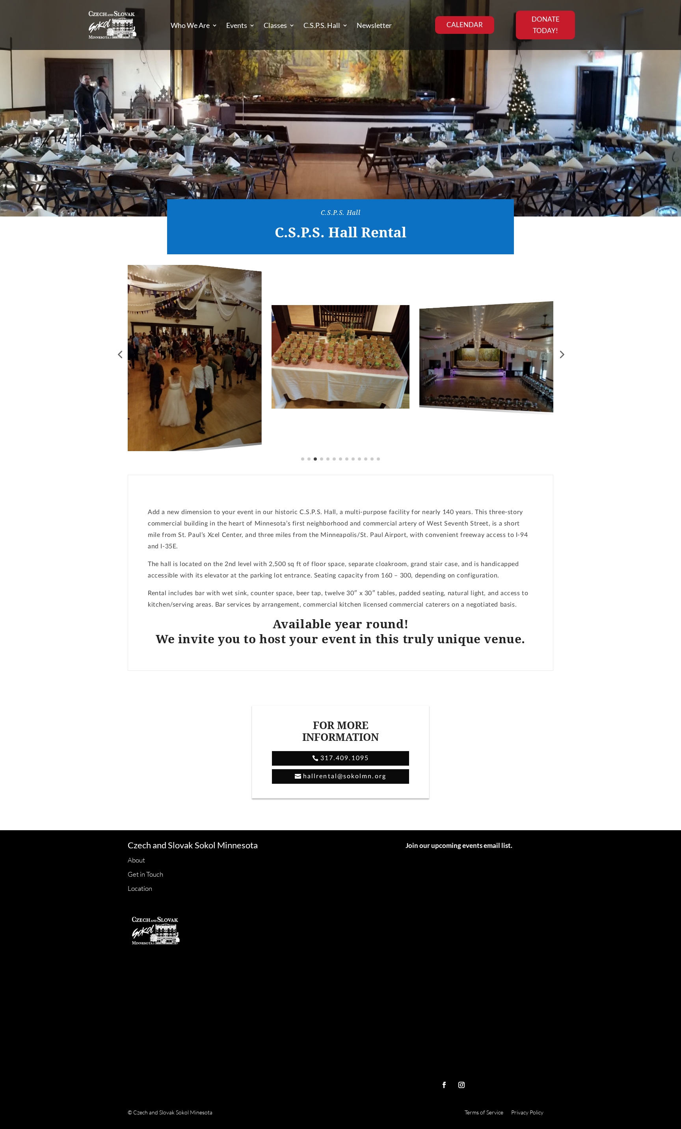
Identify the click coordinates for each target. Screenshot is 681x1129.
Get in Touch (145, 875)
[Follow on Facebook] (444, 1085)
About (136, 860)
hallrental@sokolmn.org (344, 776)
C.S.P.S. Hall (321, 25)
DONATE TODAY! (546, 25)
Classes (275, 25)
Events (236, 25)
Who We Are (190, 25)
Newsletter (374, 25)
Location (140, 889)
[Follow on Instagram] (461, 1085)
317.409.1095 (344, 758)
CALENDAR (465, 24)
